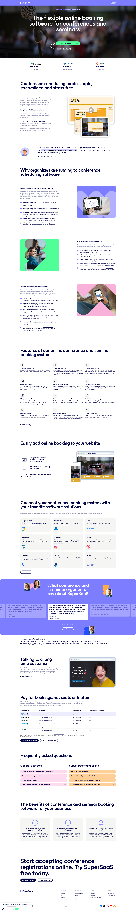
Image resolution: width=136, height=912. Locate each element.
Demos (63, 897)
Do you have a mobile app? (30, 780)
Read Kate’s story (26, 676)
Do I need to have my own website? (32, 776)
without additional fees (42, 300)
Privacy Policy (112, 893)
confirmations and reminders (49, 208)
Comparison (64, 901)
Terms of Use (111, 895)
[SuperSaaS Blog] (114, 906)
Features (92, 2)
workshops (53, 214)
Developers (94, 899)
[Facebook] (101, 906)
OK (16, 908)
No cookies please (8, 908)
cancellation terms (48, 327)
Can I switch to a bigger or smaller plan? (83, 776)
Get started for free (28, 880)
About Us (93, 893)
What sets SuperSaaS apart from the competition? (37, 771)
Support (102, 2)
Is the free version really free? (79, 771)
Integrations (64, 899)
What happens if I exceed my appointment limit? (85, 780)
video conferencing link (50, 315)
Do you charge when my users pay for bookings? (85, 784)
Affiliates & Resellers (96, 897)
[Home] (26, 2)
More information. (11, 906)
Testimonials (94, 901)
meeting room (31, 311)
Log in (107, 2)
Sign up (113, 2)
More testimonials (68, 628)
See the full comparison (49, 740)
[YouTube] (111, 906)
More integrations (26, 572)
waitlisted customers (37, 224)
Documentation (79, 893)
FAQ (76, 897)
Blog (76, 899)
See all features (26, 424)
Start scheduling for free (29, 740)
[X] (104, 906)
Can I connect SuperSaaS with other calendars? (36, 784)
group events (109, 268)
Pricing (97, 2)
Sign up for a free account (68, 43)
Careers (93, 895)
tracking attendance (41, 306)
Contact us (78, 901)
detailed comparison (59, 734)
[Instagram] (108, 906)
